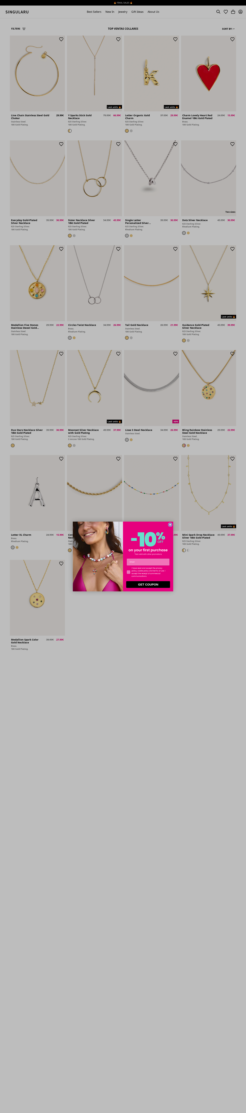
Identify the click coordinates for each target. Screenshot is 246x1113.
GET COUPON (148, 584)
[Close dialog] (170, 524)
